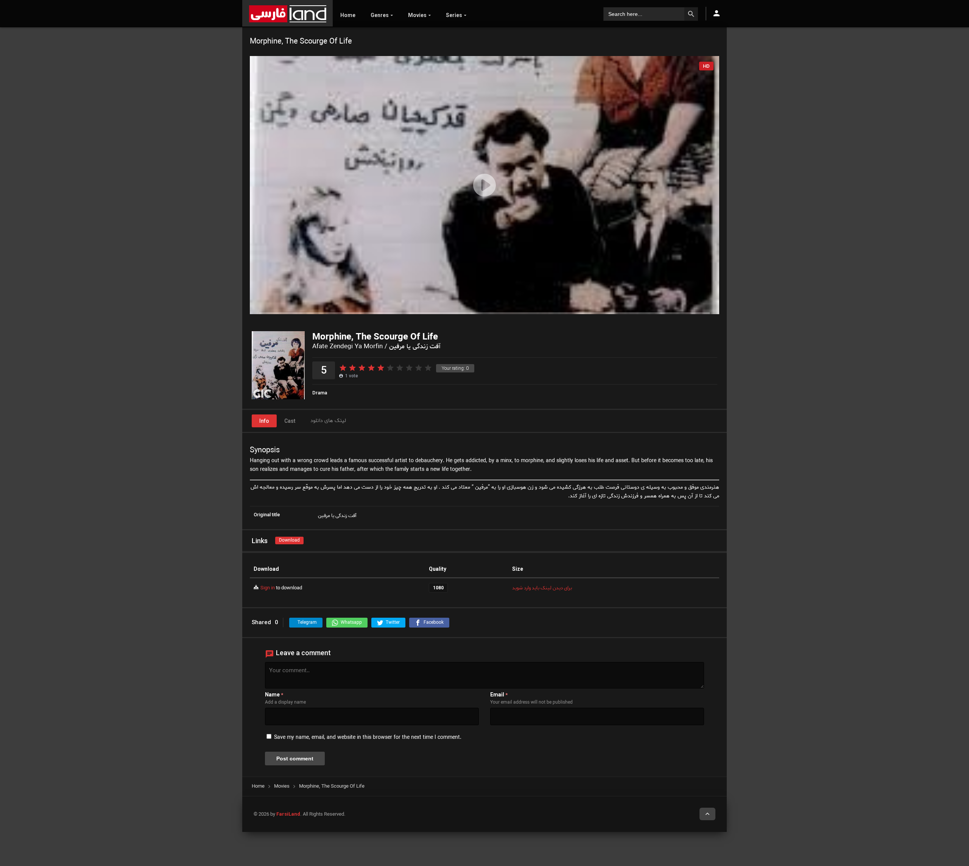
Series (454, 15)
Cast (289, 421)
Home (347, 15)
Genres (380, 15)
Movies (417, 15)
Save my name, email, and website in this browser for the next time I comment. (367, 737)
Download (289, 540)
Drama (319, 392)
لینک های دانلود (328, 420)
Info (264, 421)
